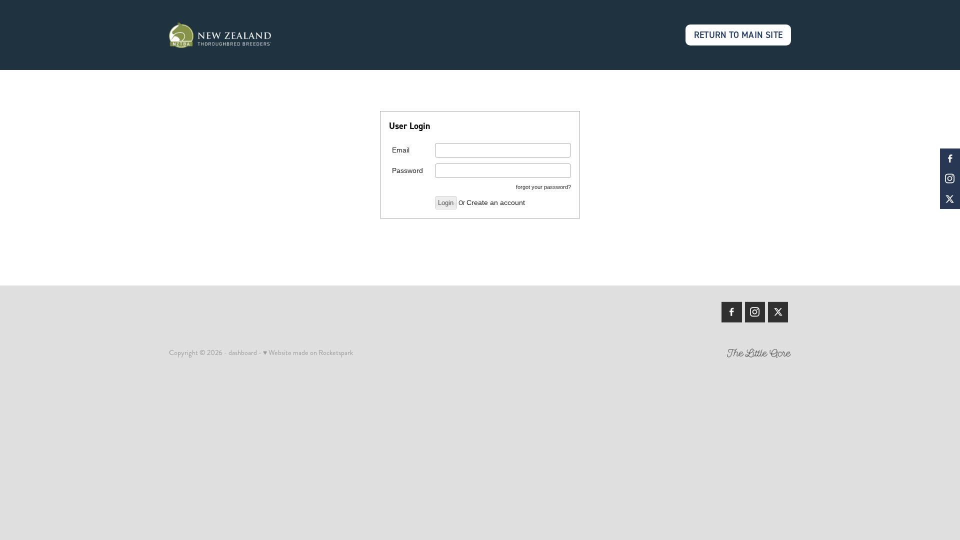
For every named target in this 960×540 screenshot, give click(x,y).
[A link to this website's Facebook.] (950, 158)
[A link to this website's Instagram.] (950, 178)
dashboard (242, 353)
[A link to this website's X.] (950, 199)
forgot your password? (543, 187)
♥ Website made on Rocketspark (308, 353)
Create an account (495, 202)
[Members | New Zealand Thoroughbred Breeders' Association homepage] (231, 35)
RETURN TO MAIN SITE (738, 34)
